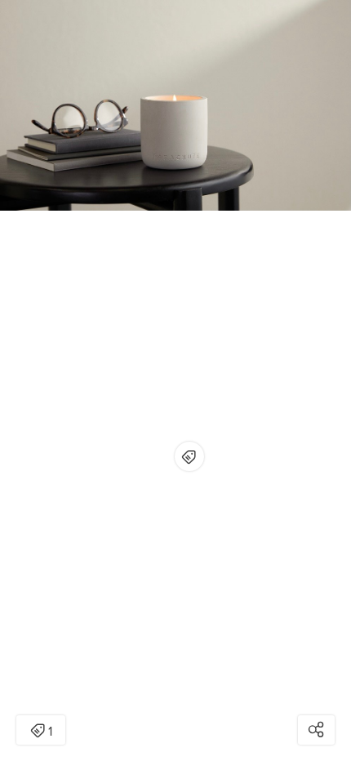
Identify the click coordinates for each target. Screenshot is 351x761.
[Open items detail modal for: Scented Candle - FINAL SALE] (189, 456)
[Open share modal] (316, 730)
